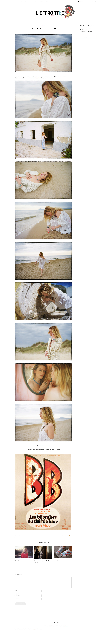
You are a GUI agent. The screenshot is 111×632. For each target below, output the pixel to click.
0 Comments (17, 535)
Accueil (16, 1)
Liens (41, 1)
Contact (47, 1)
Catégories (23, 1)
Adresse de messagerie (17, 594)
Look (43, 25)
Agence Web (36, 629)
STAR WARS (57, 559)
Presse (36, 1)
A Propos (30, 1)
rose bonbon (18, 559)
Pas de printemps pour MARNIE (41, 560)
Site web (16, 599)
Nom (16, 590)
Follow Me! (65, 626)
